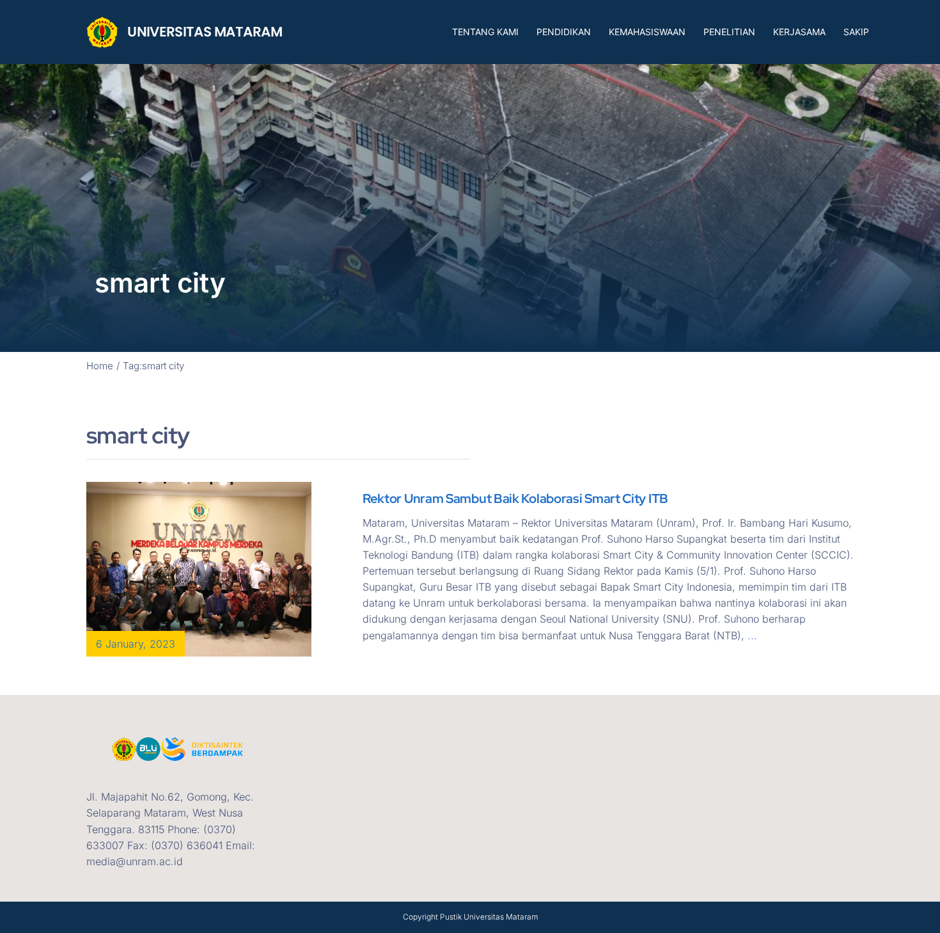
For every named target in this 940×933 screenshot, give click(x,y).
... (752, 635)
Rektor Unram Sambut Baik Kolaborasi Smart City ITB (515, 498)
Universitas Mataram (501, 916)
